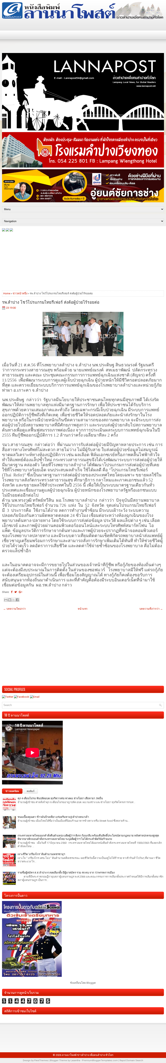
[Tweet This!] (15, 591)
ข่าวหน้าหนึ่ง (20, 293)
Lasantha (75, 1060)
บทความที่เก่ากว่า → (151, 608)
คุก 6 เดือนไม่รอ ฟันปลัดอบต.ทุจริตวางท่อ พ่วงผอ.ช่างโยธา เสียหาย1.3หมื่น (60, 798)
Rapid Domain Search (131, 1060)
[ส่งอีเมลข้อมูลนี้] (6, 600)
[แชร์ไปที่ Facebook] (17, 600)
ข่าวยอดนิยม (12, 791)
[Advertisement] (83, 260)
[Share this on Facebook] (11, 591)
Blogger (91, 982)
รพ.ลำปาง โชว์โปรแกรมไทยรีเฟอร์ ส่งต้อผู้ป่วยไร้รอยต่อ (50, 302)
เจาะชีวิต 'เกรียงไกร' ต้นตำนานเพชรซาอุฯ (41, 854)
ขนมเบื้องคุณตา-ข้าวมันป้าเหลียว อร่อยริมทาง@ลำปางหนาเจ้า (53, 816)
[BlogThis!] (10, 600)
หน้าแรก (82, 608)
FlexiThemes (41, 1060)
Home (6, 293)
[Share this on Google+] (20, 591)
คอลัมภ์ (30, 791)
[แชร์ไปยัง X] (14, 600)
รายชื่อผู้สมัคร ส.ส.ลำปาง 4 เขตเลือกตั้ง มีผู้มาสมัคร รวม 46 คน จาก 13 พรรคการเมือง (66, 872)
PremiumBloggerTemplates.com (100, 1060)
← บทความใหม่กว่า (14, 608)
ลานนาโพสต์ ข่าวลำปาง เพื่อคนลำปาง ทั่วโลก (87, 1055)
